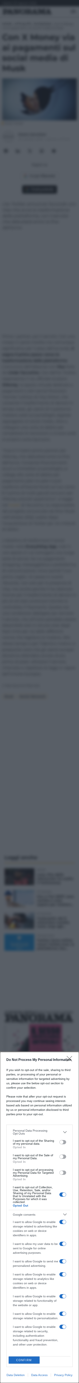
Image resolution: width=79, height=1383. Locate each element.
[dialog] (39, 1217)
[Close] (71, 1060)
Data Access (39, 1375)
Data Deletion (16, 1375)
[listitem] (39, 1132)
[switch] (62, 1142)
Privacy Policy (63, 1375)
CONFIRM (24, 1360)
